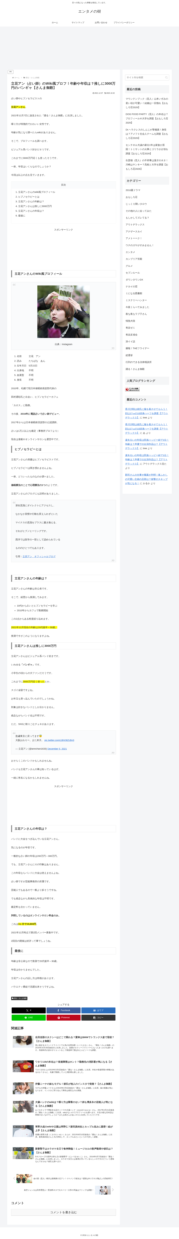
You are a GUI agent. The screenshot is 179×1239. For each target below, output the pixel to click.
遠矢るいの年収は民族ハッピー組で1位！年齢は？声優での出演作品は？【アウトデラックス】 (147, 444)
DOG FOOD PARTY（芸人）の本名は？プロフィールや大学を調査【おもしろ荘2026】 (147, 118)
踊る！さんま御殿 (20, 998)
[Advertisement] (89, 48)
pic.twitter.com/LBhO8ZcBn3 (59, 740)
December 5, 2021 (57, 748)
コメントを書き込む (63, 1212)
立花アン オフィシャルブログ (39, 556)
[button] (98, 1018)
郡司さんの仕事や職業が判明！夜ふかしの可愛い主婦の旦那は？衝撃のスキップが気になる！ (146, 479)
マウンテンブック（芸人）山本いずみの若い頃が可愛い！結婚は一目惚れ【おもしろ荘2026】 (147, 103)
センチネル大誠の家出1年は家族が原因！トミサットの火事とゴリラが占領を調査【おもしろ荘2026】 (147, 149)
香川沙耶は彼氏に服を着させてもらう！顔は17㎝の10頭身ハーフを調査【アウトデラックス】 (146, 413)
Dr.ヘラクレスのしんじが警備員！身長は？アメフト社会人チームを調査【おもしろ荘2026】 (147, 134)
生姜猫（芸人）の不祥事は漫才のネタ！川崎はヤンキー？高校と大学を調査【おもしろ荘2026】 (147, 164)
